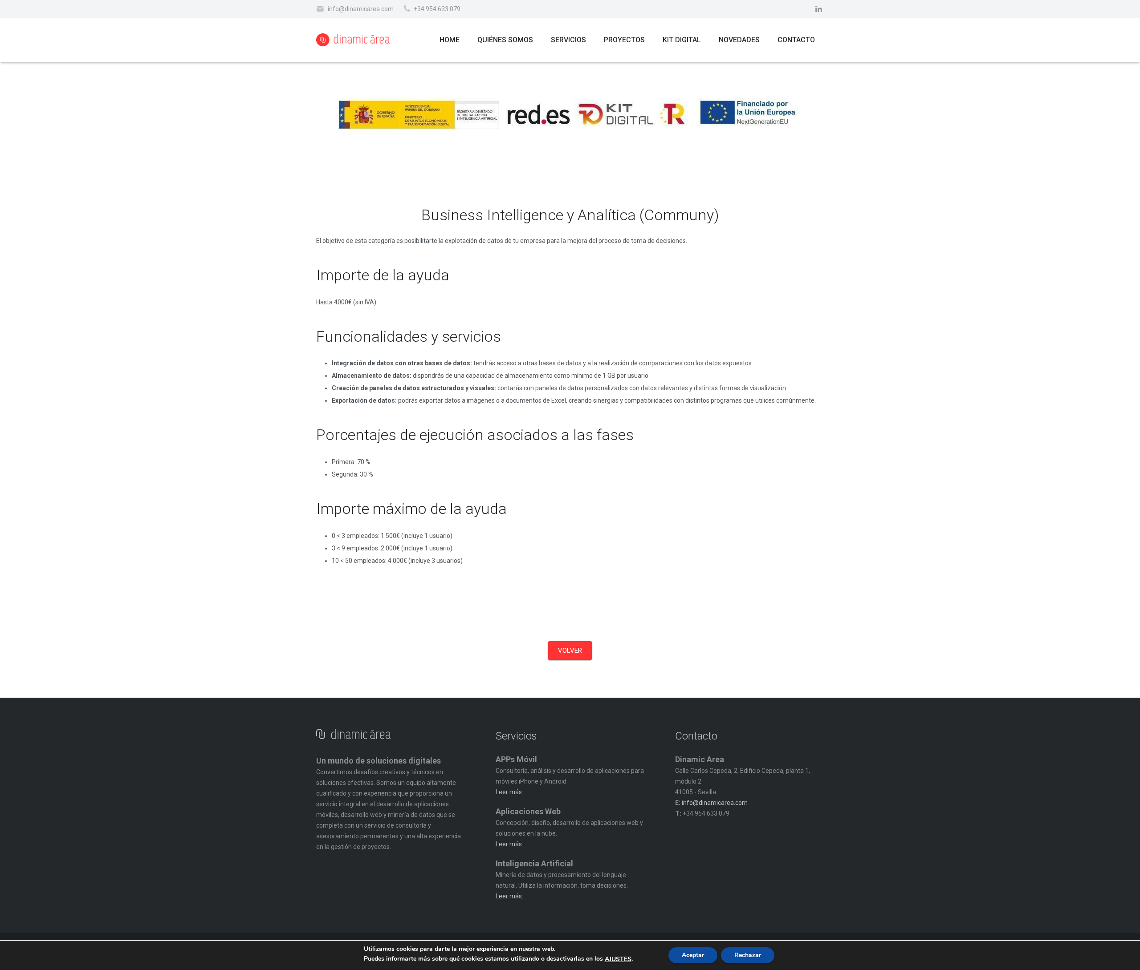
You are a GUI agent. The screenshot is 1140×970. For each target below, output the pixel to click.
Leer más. (509, 792)
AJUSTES (618, 959)
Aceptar (693, 955)
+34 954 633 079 (437, 8)
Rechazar (747, 955)
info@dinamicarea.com (361, 8)
